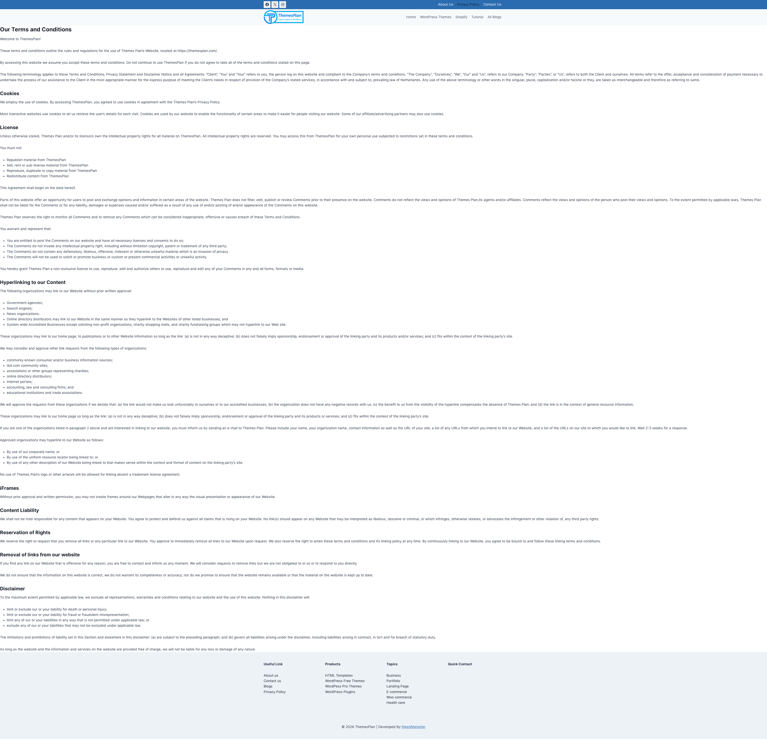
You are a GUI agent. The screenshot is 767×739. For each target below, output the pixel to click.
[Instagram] (282, 4)
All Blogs (494, 17)
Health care (395, 703)
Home (411, 17)
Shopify (461, 17)
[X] (274, 4)
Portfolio (393, 681)
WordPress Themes (435, 17)
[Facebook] (267, 4)
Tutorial (477, 17)
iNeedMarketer (413, 727)
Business (393, 675)
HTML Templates (339, 675)
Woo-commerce (399, 697)
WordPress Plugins (340, 692)
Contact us (272, 681)
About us (271, 675)
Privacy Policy (468, 4)
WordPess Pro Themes (343, 686)
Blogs (268, 686)
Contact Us (492, 4)
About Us (445, 4)
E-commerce (396, 692)
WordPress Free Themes (345, 681)
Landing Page (397, 686)
